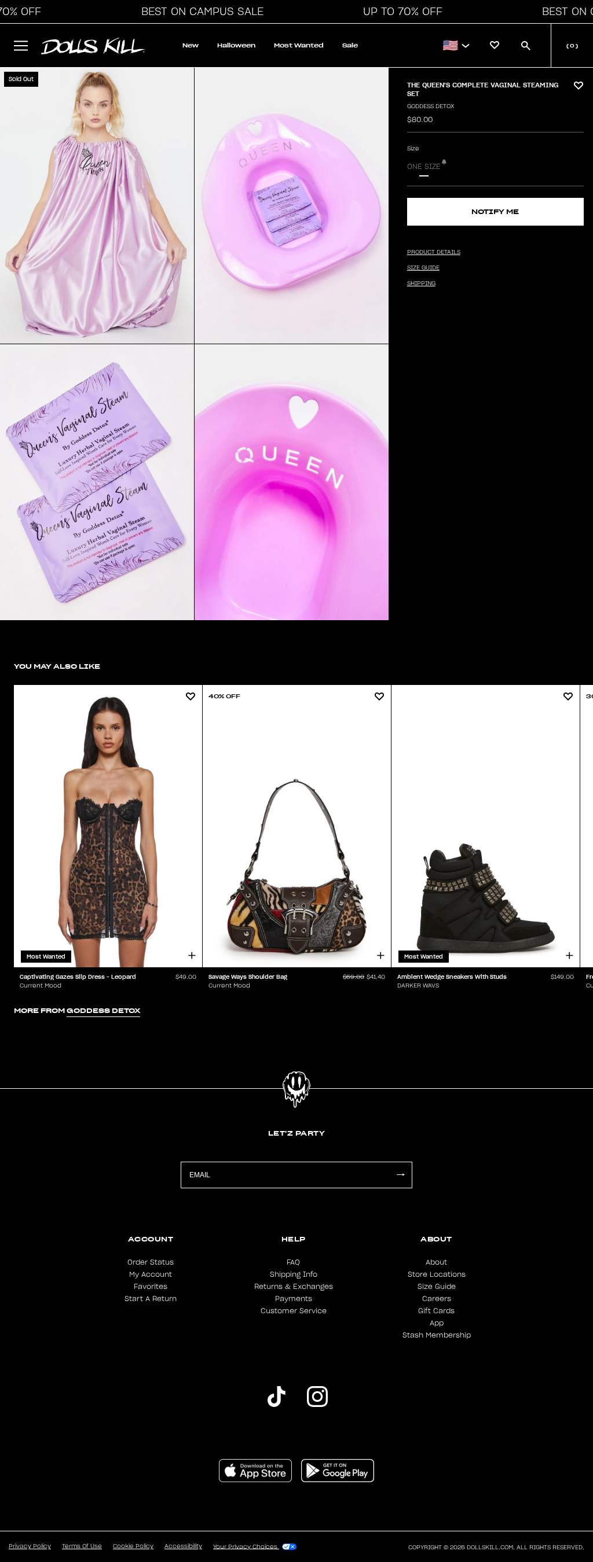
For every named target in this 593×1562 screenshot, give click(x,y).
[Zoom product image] (97, 206)
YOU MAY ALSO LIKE (57, 666)
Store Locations (437, 1274)
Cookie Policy (133, 1546)
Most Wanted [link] (299, 45)
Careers (436, 1298)
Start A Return (151, 1298)
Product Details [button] (433, 252)
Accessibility (183, 1546)
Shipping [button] (421, 283)
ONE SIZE (424, 166)
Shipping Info (293, 1274)
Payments (293, 1298)
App (437, 1323)
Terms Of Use (82, 1546)
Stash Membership (436, 1335)
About (436, 1262)
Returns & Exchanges (293, 1286)
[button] (199, 11)
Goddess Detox (430, 106)
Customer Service (294, 1310)
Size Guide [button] (423, 268)
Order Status (150, 1262)
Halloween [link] (236, 45)
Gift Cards (436, 1310)
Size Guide (437, 1286)
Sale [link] (350, 45)
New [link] (190, 45)
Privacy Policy (30, 1546)
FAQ (293, 1262)
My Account (150, 1274)
